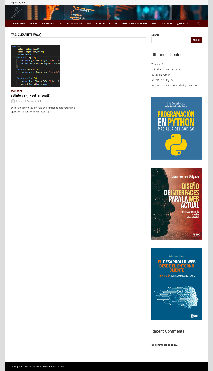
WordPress (50, 366)
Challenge (19, 23)
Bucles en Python (160, 74)
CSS (61, 23)
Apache (33, 23)
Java (89, 23)
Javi (30, 366)
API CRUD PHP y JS (162, 80)
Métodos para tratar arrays (166, 69)
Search (155, 34)
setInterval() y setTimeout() (30, 95)
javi (20, 101)
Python (100, 23)
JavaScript (48, 23)
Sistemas (167, 23)
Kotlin (113, 23)
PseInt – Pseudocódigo (134, 23)
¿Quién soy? (183, 23)
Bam (62, 366)
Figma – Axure (74, 23)
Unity (154, 23)
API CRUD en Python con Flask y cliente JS (174, 85)
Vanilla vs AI (157, 64)
